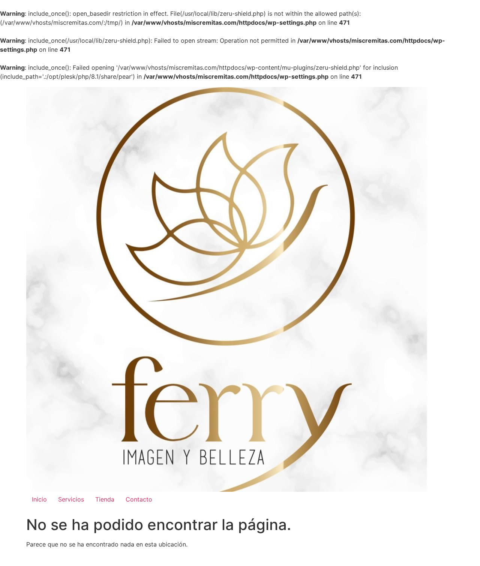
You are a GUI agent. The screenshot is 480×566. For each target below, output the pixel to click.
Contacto (139, 499)
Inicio (39, 499)
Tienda (104, 499)
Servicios (71, 499)
